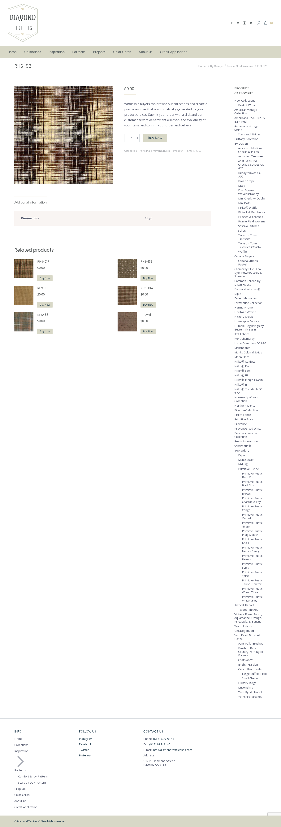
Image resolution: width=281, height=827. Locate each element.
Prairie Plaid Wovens (150, 150)
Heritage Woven (245, 312)
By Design (241, 143)
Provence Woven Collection (245, 435)
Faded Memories (245, 298)
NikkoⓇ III (241, 375)
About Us (20, 801)
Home (18, 739)
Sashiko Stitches (248, 226)
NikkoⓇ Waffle (247, 207)
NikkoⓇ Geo (242, 371)
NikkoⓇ (243, 464)
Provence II (242, 424)
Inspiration (21, 751)
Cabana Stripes (244, 256)
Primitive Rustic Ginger (252, 524)
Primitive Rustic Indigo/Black (252, 532)
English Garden (248, 664)
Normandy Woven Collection (246, 399)
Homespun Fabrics (246, 321)
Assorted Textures (250, 156)
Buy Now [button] (45, 278)
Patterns (20, 770)
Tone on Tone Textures (247, 237)
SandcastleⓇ (242, 446)
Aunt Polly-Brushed (250, 643)
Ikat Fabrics (241, 334)
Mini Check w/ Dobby (252, 198)
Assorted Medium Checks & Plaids (250, 150)
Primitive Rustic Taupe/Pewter (252, 582)
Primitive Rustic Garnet (252, 516)
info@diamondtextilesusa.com (172, 750)
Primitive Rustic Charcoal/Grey (252, 500)
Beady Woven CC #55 (249, 174)
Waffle (242, 251)
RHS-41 (145, 315)
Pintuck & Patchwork (251, 212)
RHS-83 (42, 315)
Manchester (242, 348)
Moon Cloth (241, 357)
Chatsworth (245, 660)
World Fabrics (243, 626)
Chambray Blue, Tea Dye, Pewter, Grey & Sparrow (248, 272)
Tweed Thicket (244, 605)
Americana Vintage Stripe (246, 128)
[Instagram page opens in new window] (244, 23)
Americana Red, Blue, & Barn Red (249, 119)
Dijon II (239, 293)
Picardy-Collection (246, 410)
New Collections (244, 100)
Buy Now (155, 137)
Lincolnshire (245, 687)
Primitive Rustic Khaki (252, 541)
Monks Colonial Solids (248, 352)
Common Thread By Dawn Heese (247, 282)
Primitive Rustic (248, 469)
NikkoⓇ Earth (243, 366)
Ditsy (241, 185)
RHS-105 (43, 288)
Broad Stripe (246, 181)
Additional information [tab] (30, 202)
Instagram (86, 739)
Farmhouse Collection (248, 303)
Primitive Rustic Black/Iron (252, 483)
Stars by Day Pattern (32, 782)
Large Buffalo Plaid (254, 674)
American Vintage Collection (245, 111)
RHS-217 (43, 261)
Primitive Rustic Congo (252, 508)
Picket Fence (242, 415)
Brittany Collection (246, 139)
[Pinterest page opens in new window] (250, 23)
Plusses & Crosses (250, 217)
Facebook (85, 744)
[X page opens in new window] (238, 23)
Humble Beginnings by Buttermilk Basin (249, 327)
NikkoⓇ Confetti (245, 361)
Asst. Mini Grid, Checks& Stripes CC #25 (251, 164)
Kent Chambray (244, 338)
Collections (21, 745)
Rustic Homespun (173, 150)
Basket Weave (247, 105)
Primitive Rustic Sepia (252, 565)
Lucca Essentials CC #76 (250, 343)
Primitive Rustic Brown (252, 491)
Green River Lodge (250, 669)
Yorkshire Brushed (250, 696)
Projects (20, 788)
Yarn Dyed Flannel (250, 692)
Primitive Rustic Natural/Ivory (252, 549)
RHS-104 (146, 288)
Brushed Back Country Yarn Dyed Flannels (250, 651)
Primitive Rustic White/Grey (252, 598)
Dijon (241, 455)
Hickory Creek (243, 316)
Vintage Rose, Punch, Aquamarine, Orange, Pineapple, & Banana (248, 617)
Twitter (84, 750)
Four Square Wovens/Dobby (248, 192)
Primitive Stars (244, 419)
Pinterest (85, 755)
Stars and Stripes (249, 134)
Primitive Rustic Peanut (252, 557)
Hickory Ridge (247, 683)
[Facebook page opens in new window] (232, 23)
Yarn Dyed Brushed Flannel (247, 637)
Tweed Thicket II (249, 609)
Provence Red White (248, 428)
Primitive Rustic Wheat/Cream (252, 590)
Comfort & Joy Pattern (33, 776)
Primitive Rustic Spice (252, 574)
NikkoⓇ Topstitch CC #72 (248, 391)
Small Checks (250, 678)
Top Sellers (241, 450)
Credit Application (25, 807)
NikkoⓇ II (240, 384)
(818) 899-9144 (163, 739)
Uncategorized (244, 630)
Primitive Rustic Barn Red (252, 475)
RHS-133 (146, 261)
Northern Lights (244, 405)
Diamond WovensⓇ (247, 289)
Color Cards (22, 795)
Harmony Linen (244, 307)
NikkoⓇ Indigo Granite (249, 380)
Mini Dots (244, 203)
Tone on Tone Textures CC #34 (249, 245)
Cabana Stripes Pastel (248, 262)
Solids (242, 230)
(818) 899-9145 (159, 744)
